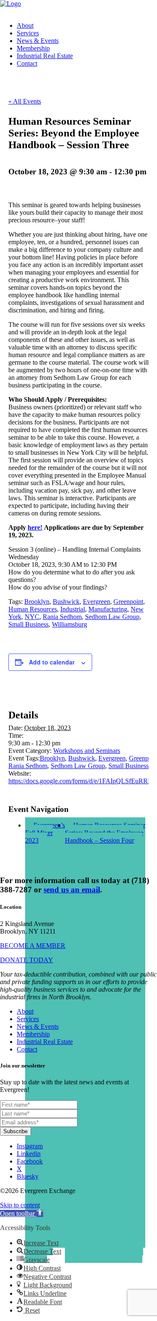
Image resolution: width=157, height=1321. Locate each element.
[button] (21, 1213)
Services (28, 33)
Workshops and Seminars (86, 750)
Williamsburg (69, 624)
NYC (32, 616)
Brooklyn (36, 601)
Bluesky (28, 1176)
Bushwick (66, 601)
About (25, 25)
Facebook (30, 1161)
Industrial (72, 609)
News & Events (38, 40)
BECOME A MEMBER (32, 945)
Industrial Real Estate (45, 55)
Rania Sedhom (62, 616)
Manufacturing (107, 609)
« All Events (24, 101)
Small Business (28, 624)
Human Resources (32, 609)
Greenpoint (128, 601)
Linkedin (29, 1153)
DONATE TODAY (26, 959)
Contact (27, 63)
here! (35, 527)
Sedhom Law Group (112, 616)
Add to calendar (52, 662)
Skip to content (20, 1205)
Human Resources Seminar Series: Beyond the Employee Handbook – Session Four (105, 833)
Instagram (30, 1146)
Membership (33, 48)
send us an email (72, 889)
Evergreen (96, 601)
